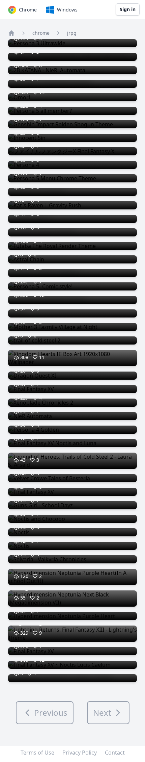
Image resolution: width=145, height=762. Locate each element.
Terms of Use (37, 752)
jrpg (72, 33)
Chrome (28, 9)
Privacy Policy (79, 752)
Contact (115, 752)
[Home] (11, 33)
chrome (41, 33)
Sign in (128, 9)
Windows (67, 9)
